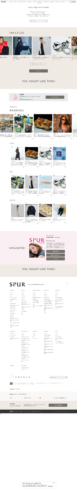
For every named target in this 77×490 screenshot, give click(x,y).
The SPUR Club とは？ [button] (55, 97)
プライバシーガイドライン (26, 411)
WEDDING (52, 1)
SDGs (67, 1)
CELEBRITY (39, 1)
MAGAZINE (62, 1)
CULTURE (34, 1)
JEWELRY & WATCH (22, 1)
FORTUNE (57, 1)
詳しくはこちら (50, 486)
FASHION (11, 1)
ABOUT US (16, 411)
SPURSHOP (39, 411)
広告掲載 (20, 411)
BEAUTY (15, 1)
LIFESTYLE (29, 1)
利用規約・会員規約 (33, 411)
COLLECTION (46, 1)
